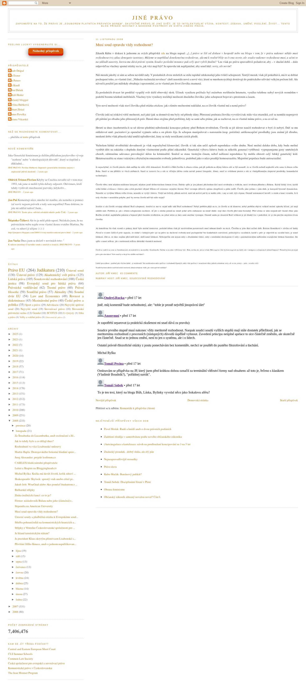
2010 (15, 410)
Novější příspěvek (106, 400)
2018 (15, 366)
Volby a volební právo (30, 317)
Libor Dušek (16, 90)
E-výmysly (68, 313)
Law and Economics (45, 296)
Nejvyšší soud (29, 309)
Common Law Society (20, 658)
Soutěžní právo (37, 292)
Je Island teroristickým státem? (32, 533)
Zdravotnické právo (53, 317)
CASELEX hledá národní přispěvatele (36, 463)
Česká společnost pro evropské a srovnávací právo (36, 663)
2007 (15, 606)
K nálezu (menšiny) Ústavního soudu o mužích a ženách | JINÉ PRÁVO (40, 244)
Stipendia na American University (34, 506)
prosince (21, 425)
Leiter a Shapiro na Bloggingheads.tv (36, 468)
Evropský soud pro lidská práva (51, 283)
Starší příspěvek (289, 400)
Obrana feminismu (114, 489)
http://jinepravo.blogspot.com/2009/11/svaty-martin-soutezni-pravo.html (39, 232)
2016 (15, 377)
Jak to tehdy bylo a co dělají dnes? (34, 441)
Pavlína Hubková (19, 105)
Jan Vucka (14, 240)
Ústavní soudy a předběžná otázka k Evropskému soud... (46, 517)
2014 (15, 388)
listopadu (21, 431)
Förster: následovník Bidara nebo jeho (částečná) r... (44, 501)
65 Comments (129, 273)
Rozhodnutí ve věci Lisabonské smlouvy (38, 446)
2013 (15, 393)
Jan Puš (12, 200)
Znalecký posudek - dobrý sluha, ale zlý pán (129, 452)
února (19, 594)
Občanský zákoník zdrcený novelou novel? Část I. (132, 497)
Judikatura (46, 270)
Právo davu (110, 467)
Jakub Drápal (16, 71)
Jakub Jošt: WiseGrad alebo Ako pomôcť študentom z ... (46, 484)
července (21, 567)
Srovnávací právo (54, 309)
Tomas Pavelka (17, 114)
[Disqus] (197, 343)
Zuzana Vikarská (18, 119)
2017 (15, 372)
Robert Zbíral (16, 109)
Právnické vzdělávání (22, 287)
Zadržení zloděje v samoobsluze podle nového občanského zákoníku (143, 437)
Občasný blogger (18, 100)
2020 (15, 355)
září (18, 556)
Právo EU (16, 270)
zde (163, 53)
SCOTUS (52, 313)
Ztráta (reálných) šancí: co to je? (33, 495)
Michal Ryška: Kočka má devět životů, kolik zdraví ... (45, 473)
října (19, 551)
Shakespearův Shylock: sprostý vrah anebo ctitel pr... (44, 479)
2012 (15, 399)
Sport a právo (32, 305)
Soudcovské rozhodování (147, 278)
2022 (15, 345)
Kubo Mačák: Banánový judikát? (123, 474)
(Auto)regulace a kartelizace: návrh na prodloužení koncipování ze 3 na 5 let (147, 444)
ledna (19, 599)
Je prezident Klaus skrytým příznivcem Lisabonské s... (45, 538)
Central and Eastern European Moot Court (32, 649)
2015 (15, 383)
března (20, 588)
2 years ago (42, 171)
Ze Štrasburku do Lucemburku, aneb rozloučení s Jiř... (45, 435)
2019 (15, 361)
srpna (19, 561)
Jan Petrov (15, 80)
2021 (15, 350)
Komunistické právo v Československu (30, 668)
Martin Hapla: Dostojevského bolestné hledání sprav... (45, 452)
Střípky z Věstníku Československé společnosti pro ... (45, 528)
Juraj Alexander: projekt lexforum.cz (35, 457)
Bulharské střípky (25, 490)
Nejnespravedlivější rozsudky (121, 459)
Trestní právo (56, 287)
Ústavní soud (74, 270)
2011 (15, 404)
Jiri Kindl (14, 85)
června (20, 572)
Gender (37, 313)
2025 (15, 334)
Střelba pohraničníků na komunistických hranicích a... (45, 522)
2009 (15, 415)
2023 (15, 339)
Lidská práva (16, 279)
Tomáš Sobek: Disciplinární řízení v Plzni (127, 482)
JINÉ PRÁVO (153, 17)
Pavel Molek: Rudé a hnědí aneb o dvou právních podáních (137, 429)
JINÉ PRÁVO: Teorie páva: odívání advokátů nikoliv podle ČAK (37, 212)
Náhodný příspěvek (46, 51)
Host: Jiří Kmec (117, 278)
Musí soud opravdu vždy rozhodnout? (124, 44)
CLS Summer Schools (20, 654)
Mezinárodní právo (44, 300)
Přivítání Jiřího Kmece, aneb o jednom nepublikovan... (45, 544)
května (20, 578)
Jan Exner (14, 75)
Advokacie (52, 305)
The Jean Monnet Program (23, 673)
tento (26, 137)
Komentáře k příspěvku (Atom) (137, 408)
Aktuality (60, 292)
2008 (15, 420)
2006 (15, 612)
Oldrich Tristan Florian (22, 180)
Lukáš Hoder (16, 95)
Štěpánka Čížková (18, 220)
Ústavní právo (25, 275)
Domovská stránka (198, 400)
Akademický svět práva (59, 275)
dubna (20, 583)
